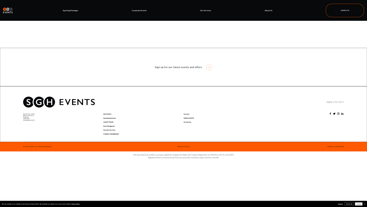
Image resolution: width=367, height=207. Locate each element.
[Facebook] (330, 113)
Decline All (349, 204)
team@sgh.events (29, 120)
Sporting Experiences (109, 118)
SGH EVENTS (107, 114)
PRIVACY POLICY (183, 146)
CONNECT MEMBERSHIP (111, 134)
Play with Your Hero (109, 130)
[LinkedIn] (342, 113)
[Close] (365, 203)
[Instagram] (338, 113)
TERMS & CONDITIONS (335, 146)
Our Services (187, 122)
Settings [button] (340, 204)
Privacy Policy (75, 204)
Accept (359, 204)
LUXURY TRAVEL (108, 122)
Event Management (109, 126)
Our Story (186, 114)
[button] (96, 10)
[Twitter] (334, 113)
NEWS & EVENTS (189, 118)
